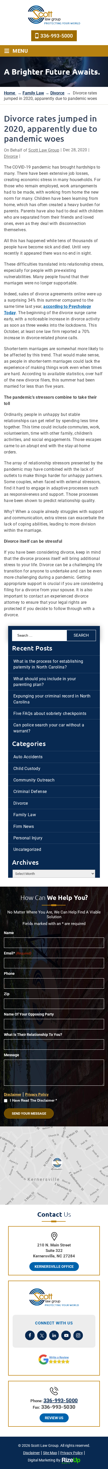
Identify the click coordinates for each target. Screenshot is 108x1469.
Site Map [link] (50, 1453)
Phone (9, 973)
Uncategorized (27, 849)
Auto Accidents (28, 756)
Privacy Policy (36, 1094)
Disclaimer (12, 1094)
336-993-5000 (56, 36)
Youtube (66, 1335)
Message (11, 1055)
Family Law (24, 814)
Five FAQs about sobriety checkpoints (49, 713)
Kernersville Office (54, 1266)
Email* (17, 953)
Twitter (42, 1335)
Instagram (78, 1335)
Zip (6, 994)
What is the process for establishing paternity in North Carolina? (48, 664)
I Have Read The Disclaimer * (33, 1100)
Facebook (30, 1335)
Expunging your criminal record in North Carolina (52, 699)
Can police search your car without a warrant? (48, 727)
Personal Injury (27, 837)
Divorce (11, 156)
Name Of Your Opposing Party (29, 1014)
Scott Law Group (43, 150)
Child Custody (26, 768)
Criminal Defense (30, 791)
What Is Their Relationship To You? (33, 1034)
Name (9, 933)
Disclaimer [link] (31, 1453)
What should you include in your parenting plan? (44, 681)
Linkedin (54, 1335)
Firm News (23, 826)
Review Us (54, 1418)
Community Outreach (34, 780)
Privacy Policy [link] (71, 1453)
